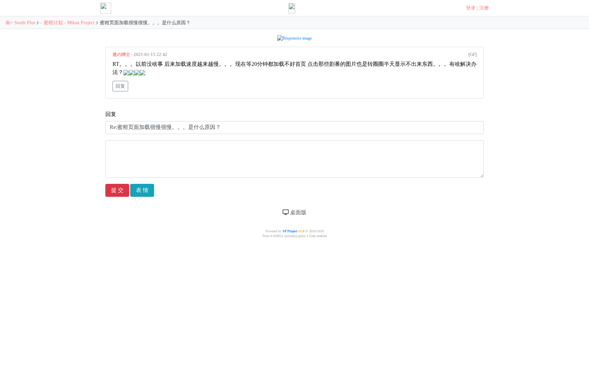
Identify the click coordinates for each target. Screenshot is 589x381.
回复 (120, 86)
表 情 (142, 190)
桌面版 (297, 212)
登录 (470, 8)
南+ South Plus (20, 22)
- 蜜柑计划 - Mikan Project (67, 22)
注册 (484, 8)
